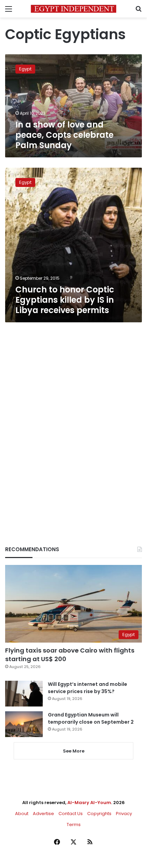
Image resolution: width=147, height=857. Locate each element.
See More (73, 751)
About (21, 813)
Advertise (43, 813)
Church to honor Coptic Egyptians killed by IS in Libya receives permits (64, 300)
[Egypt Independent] (73, 9)
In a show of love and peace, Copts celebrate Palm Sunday (64, 135)
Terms (74, 824)
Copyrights (99, 813)
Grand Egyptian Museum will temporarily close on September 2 (91, 718)
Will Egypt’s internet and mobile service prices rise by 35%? (87, 688)
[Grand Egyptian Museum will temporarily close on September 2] (24, 724)
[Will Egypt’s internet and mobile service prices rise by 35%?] (24, 693)
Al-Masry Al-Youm (89, 802)
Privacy (124, 813)
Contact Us (70, 813)
